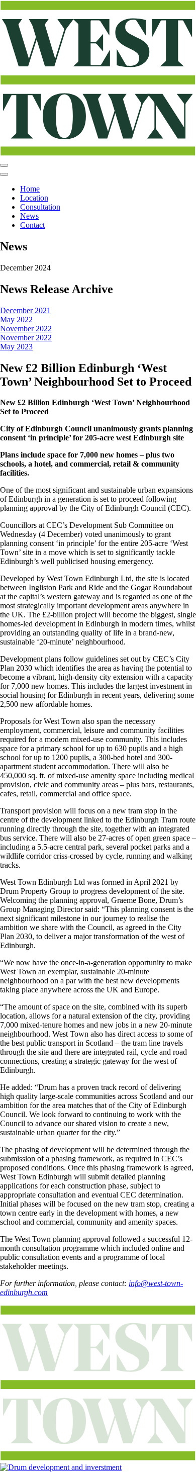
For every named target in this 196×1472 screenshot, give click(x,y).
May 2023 (16, 346)
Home (30, 189)
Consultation (40, 207)
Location (34, 198)
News (29, 216)
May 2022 (16, 319)
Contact (32, 225)
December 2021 (25, 310)
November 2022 (26, 328)
